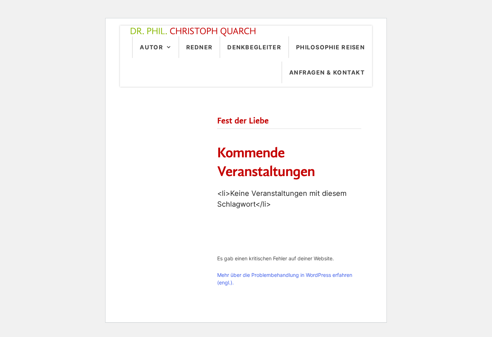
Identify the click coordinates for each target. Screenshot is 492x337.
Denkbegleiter (254, 47)
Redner (199, 47)
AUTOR (151, 47)
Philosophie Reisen (330, 47)
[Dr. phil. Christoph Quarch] (195, 32)
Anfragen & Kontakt (327, 72)
